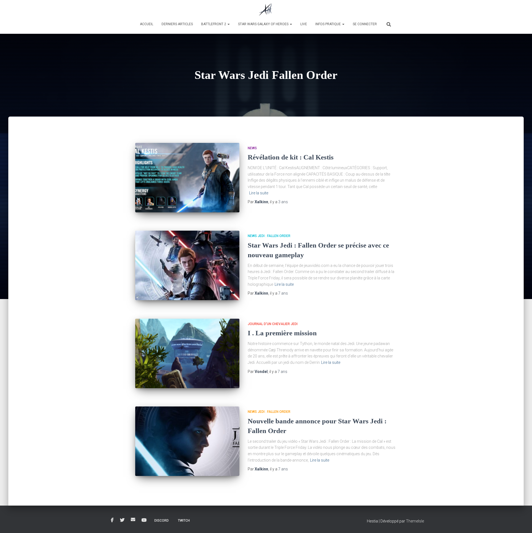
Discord (161, 520)
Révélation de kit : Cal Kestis (291, 157)
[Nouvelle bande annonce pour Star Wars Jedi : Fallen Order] (187, 441)
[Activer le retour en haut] (521, 522)
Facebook (112, 520)
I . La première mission (282, 333)
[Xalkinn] (265, 10)
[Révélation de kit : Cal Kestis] (187, 177)
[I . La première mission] (187, 353)
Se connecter (365, 24)
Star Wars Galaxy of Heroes (263, 24)
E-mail (133, 519)
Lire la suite (258, 193)
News (252, 148)
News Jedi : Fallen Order (269, 236)
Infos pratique (328, 24)
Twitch (184, 520)
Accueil (146, 24)
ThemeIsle (415, 521)
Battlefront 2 (214, 24)
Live (303, 24)
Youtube (144, 520)
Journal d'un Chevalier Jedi (273, 324)
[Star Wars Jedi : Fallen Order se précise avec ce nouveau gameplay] (187, 265)
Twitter (122, 520)
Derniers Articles (177, 24)
